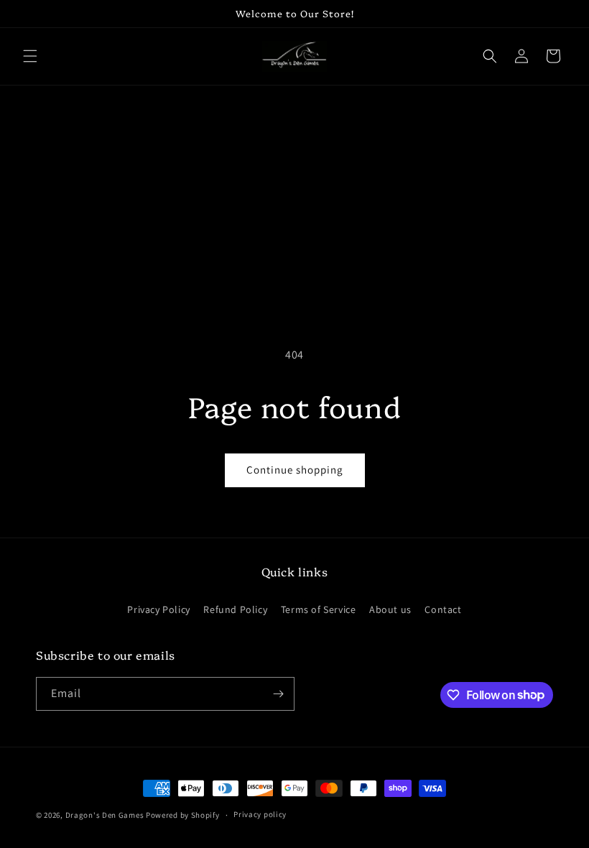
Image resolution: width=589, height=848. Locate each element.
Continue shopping (294, 469)
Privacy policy (260, 814)
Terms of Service (318, 609)
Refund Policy (235, 609)
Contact (443, 609)
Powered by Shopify (183, 815)
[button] (30, 56)
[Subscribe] (278, 694)
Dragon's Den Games (104, 815)
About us (390, 609)
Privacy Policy (158, 609)
